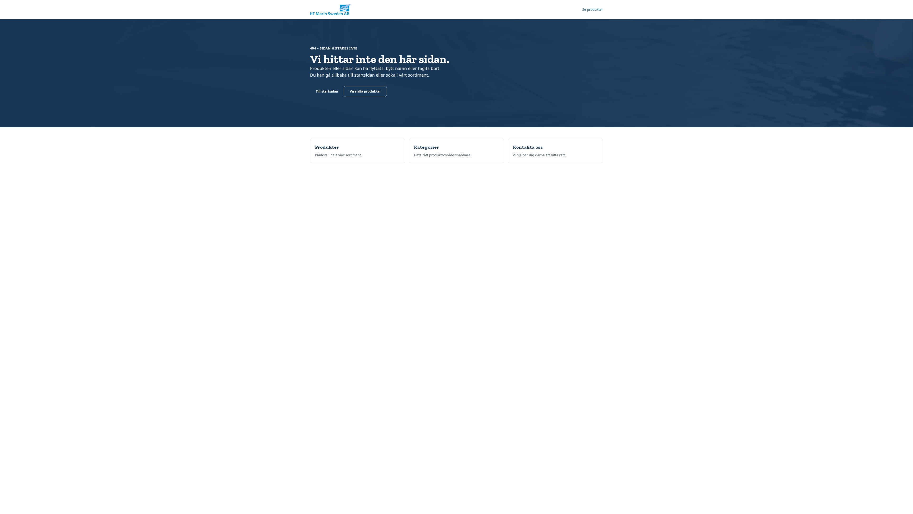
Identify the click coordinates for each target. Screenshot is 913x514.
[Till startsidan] (330, 9)
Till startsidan (327, 91)
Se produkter (592, 9)
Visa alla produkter (365, 91)
